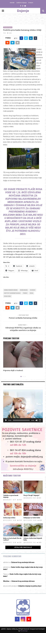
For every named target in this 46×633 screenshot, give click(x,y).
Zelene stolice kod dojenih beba (33, 539)
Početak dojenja (8, 27)
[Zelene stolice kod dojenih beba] (33, 529)
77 (15, 500)
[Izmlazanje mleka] (12, 509)
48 (15, 542)
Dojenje (23, 11)
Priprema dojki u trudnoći (13, 370)
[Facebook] (17, 619)
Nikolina (6, 581)
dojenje (32, 290)
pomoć (25, 293)
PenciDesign (24, 631)
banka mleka (23, 290)
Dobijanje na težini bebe (32, 517)
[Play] (6, 420)
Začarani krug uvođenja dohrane (22, 562)
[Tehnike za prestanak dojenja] (12, 487)
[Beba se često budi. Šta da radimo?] (12, 529)
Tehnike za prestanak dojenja (10, 496)
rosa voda (7, 296)
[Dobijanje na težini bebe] (33, 509)
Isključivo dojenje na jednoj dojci (29, 586)
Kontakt (12, 2)
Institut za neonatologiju (12, 293)
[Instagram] (23, 619)
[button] (23, 406)
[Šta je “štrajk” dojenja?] (33, 487)
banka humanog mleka (10, 290)
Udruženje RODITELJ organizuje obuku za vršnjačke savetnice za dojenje (23, 329)
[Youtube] (28, 619)
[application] (23, 406)
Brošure (30, 2)
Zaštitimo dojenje (21, 2)
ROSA (31, 293)
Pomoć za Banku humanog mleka (23, 318)
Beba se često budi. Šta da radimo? (12, 539)
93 (15, 520)
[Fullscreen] (40, 420)
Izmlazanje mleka (9, 517)
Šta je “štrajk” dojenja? (31, 495)
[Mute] (37, 420)
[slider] (21, 420)
